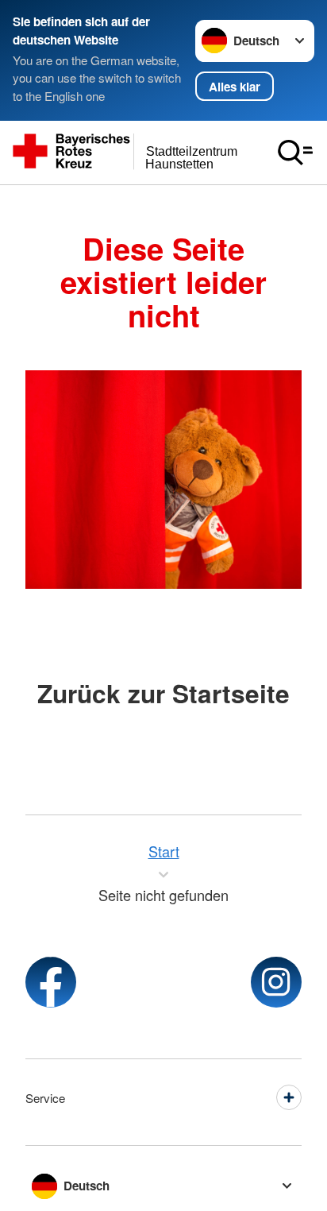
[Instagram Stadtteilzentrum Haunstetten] (276, 982)
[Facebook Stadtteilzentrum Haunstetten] (50, 982)
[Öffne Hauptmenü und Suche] (295, 152)
